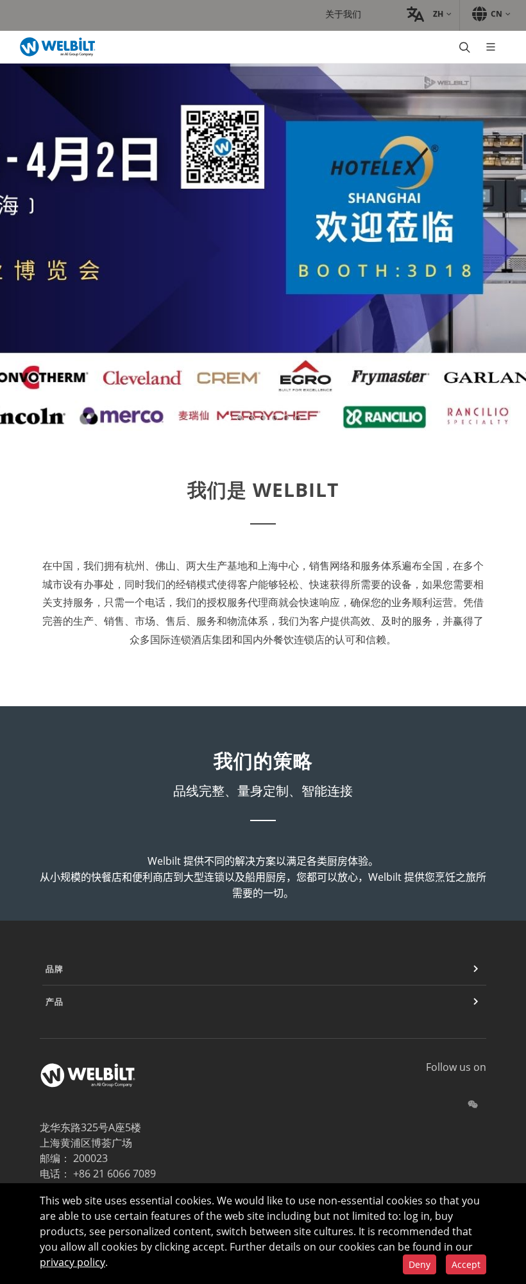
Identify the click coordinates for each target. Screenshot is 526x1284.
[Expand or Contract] (476, 969)
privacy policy (72, 1262)
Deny (419, 1264)
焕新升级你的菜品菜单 (110, 311)
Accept (466, 1264)
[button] (427, 14)
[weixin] (472, 1104)
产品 (55, 1001)
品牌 (55, 969)
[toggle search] (463, 46)
